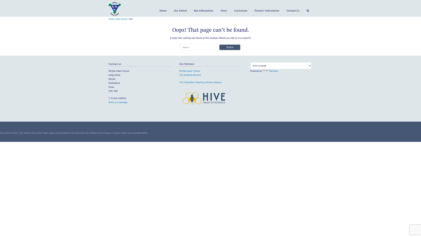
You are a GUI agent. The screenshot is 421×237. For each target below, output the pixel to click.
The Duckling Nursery (190, 74)
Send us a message (118, 102)
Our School (180, 10)
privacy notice (141, 133)
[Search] (307, 10)
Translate (273, 70)
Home (163, 10)
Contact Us (293, 10)
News (224, 10)
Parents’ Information (267, 10)
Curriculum (240, 10)
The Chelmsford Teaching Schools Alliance (200, 82)
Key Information (203, 10)
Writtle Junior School (189, 70)
